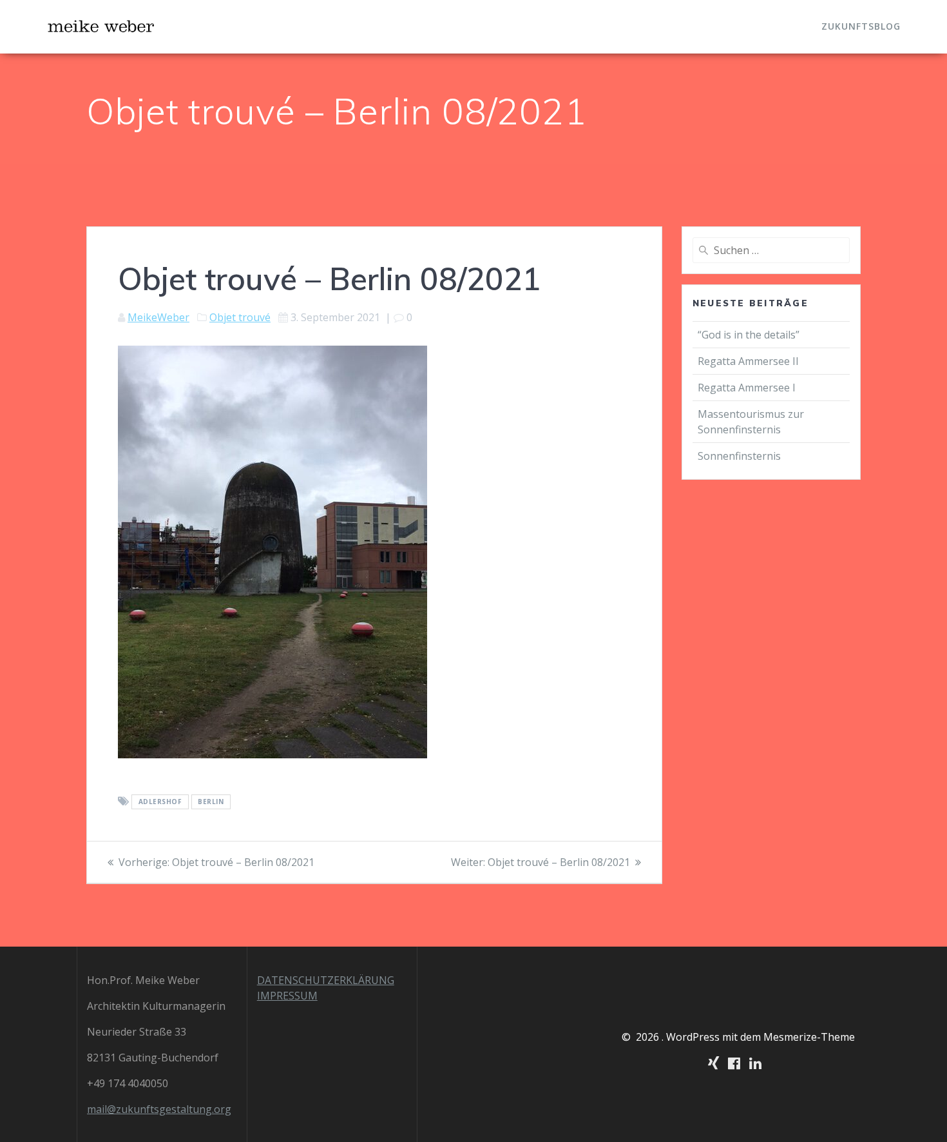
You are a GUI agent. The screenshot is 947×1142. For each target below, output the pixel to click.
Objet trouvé (240, 317)
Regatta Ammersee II (748, 361)
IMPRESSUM (287, 996)
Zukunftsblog (861, 26)
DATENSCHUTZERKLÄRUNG (325, 980)
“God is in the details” (750, 335)
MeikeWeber (158, 317)
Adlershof (160, 802)
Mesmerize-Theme (809, 1037)
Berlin (211, 802)
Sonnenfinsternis (739, 456)
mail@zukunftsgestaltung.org (159, 1109)
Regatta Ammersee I (747, 387)
